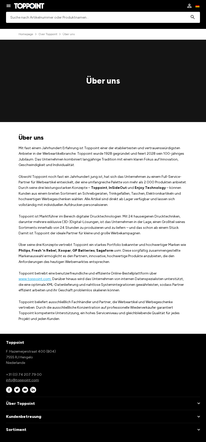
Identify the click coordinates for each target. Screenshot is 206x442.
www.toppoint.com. (35, 279)
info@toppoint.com (22, 380)
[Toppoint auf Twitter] (17, 390)
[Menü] (9, 6)
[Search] (192, 17)
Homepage (26, 34)
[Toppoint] (29, 6)
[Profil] (189, 6)
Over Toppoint (47, 34)
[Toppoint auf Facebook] (9, 390)
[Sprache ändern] (197, 6)
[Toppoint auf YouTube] (25, 390)
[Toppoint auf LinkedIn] (33, 390)
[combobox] (103, 17)
